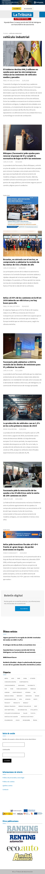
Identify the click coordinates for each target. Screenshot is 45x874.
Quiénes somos (7, 785)
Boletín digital (13, 595)
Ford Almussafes (21, 689)
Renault (25, 703)
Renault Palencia (9, 706)
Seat (35, 706)
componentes (23, 682)
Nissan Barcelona (10, 699)
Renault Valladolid (25, 706)
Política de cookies (9, 782)
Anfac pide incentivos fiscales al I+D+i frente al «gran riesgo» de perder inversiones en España (20, 547)
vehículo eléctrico (27, 716)
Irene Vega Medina (10, 429)
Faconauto (31, 685)
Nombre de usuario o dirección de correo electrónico (19, 739)
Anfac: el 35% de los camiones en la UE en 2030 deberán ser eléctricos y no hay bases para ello (22, 300)
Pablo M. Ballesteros (11, 81)
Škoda (35, 720)
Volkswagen (8, 720)
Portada (5, 33)
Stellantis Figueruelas (12, 713)
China (25, 678)
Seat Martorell (9, 710)
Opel (20, 699)
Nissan (37, 696)
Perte (35, 699)
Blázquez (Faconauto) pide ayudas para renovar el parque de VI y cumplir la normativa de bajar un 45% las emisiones (22, 156)
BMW (18, 678)
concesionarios (9, 685)
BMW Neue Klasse (10, 657)
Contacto (5, 789)
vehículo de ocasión (11, 716)
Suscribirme (24, 609)
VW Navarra (26, 720)
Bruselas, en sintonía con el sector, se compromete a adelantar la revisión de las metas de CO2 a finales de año (21, 262)
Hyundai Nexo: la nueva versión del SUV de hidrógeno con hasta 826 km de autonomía (22, 23)
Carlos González (9, 268)
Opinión (27, 699)
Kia (34, 692)
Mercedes (29, 696)
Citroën (32, 678)
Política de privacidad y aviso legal (13, 778)
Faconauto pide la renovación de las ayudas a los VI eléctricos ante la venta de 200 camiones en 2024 (21, 493)
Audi (12, 678)
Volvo (18, 720)
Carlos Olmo (8, 162)
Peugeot (7, 703)
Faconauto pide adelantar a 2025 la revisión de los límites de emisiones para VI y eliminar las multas (21, 364)
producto (16, 703)
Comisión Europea (10, 682)
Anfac (6, 678)
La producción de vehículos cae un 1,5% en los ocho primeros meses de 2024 (21, 424)
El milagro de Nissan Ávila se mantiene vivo (19, 645)
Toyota (32, 713)
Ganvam (6, 692)
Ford (11, 689)
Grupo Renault (17, 692)
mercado (19, 696)
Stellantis (33, 710)
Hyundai (27, 692)
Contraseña (6, 749)
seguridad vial (22, 710)
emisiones (21, 685)
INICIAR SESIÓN (28, 8)
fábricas (33, 689)
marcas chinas (9, 696)
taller (25, 713)
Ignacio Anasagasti (10, 553)
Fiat (5, 689)
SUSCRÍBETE (16, 8)
